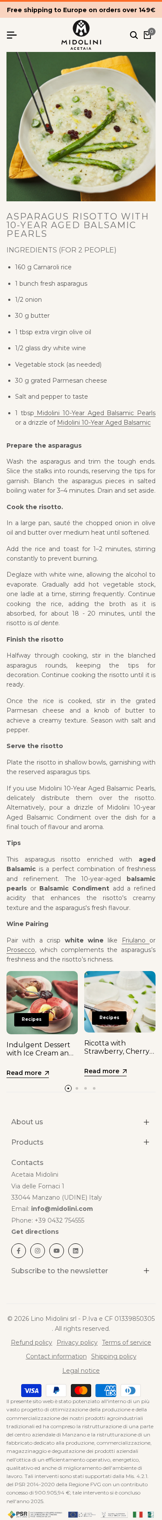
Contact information (56, 1356)
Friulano (135, 940)
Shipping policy (114, 1356)
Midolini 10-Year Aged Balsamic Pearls (95, 413)
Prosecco (20, 950)
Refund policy (31, 1342)
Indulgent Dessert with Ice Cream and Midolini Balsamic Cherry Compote (39, 1057)
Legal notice (81, 1371)
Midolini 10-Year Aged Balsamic (104, 422)
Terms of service (126, 1342)
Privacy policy (77, 1342)
